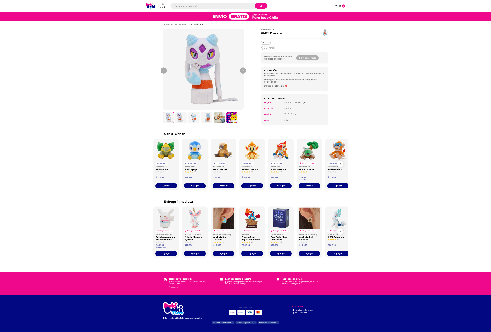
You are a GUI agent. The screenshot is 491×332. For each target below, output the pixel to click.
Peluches (168, 24)
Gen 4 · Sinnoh (196, 24)
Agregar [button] (166, 186)
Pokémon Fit (181, 24)
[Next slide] (243, 70)
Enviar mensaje (308, 58)
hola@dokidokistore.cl (304, 310)
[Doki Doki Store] (173, 308)
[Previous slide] (164, 70)
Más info (173, 288)
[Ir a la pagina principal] (151, 6)
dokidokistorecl (301, 313)
